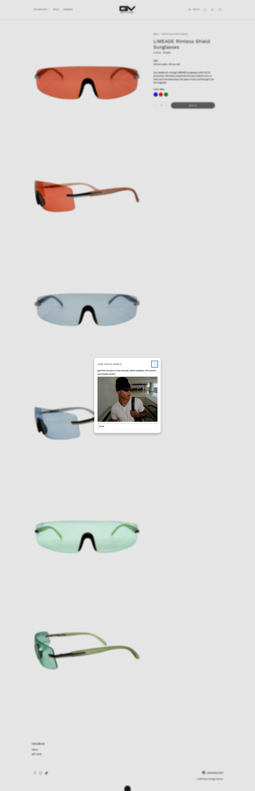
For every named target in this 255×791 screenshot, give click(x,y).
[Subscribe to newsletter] (155, 426)
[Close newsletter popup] (155, 364)
